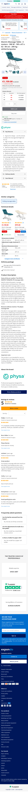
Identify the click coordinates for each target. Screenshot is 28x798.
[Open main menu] (2, 4)
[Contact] (19, 3)
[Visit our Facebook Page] (5, 706)
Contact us (14, 656)
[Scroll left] (1, 16)
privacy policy (8, 641)
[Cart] (25, 4)
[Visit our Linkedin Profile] (7, 706)
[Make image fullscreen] (26, 69)
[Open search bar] (16, 4)
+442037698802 (7, 665)
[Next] (24, 72)
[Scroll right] (26, 16)
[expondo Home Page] (3, 32)
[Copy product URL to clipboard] (26, 38)
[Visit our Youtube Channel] (2, 706)
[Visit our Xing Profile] (10, 706)
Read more (13, 189)
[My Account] (22, 4)
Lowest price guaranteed (10, 122)
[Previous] (3, 72)
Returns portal (14, 661)
